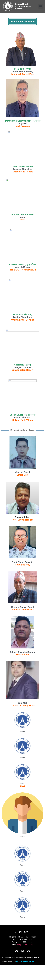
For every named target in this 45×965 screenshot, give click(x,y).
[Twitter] (22, 951)
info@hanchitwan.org (25, 945)
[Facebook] (16, 951)
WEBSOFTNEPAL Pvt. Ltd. (25, 962)
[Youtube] (28, 951)
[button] (40, 6)
